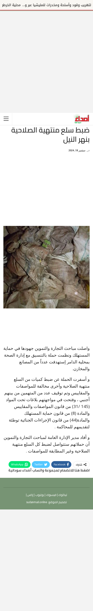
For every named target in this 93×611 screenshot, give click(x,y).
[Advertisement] (46, 57)
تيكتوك (62, 494)
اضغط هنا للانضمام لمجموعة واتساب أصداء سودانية (49, 470)
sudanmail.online (36, 502)
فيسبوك (50, 494)
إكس (30, 494)
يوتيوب (39, 494)
